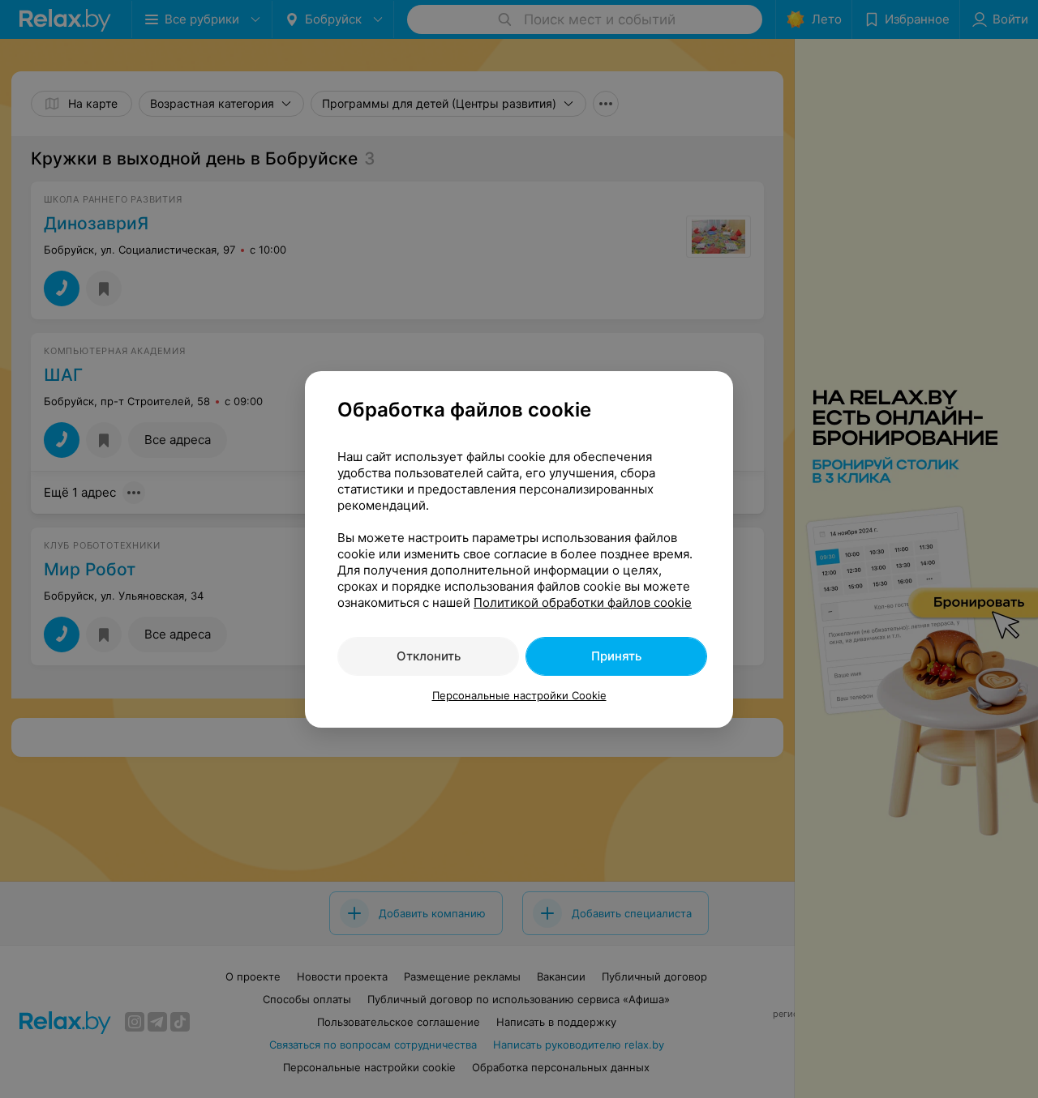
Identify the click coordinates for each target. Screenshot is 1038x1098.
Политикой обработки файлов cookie (583, 602)
